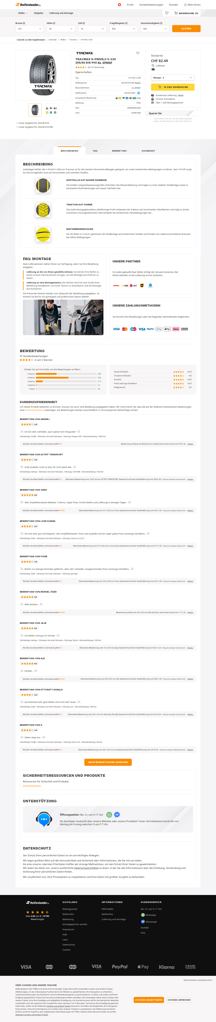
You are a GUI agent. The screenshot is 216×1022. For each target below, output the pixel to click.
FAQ (95, 151)
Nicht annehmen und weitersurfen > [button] (198, 980)
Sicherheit (148, 151)
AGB (64, 934)
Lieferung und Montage (61, 13)
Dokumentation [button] (32, 785)
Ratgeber (38, 13)
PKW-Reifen (107, 908)
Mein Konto (194, 4)
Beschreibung (69, 151)
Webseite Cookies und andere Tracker (31, 1014)
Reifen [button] (21, 13)
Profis (130, 4)
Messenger (151, 921)
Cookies (66, 949)
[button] (63, 374)
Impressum (68, 929)
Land (64, 939)
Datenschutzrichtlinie (86, 868)
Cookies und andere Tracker (58, 1006)
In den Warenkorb (175, 87)
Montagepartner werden (74, 924)
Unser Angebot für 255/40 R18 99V (36, 126)
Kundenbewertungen (151, 4)
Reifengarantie (69, 908)
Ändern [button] (138, 83)
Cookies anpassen (179, 1000)
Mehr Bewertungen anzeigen (108, 762)
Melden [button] (190, 444)
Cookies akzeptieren (148, 1000)
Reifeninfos (68, 914)
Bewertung (119, 151)
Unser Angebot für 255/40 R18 (34, 122)
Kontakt (173, 4)
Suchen (186, 28)
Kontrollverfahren (34, 409)
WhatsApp (151, 914)
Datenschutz (68, 944)
